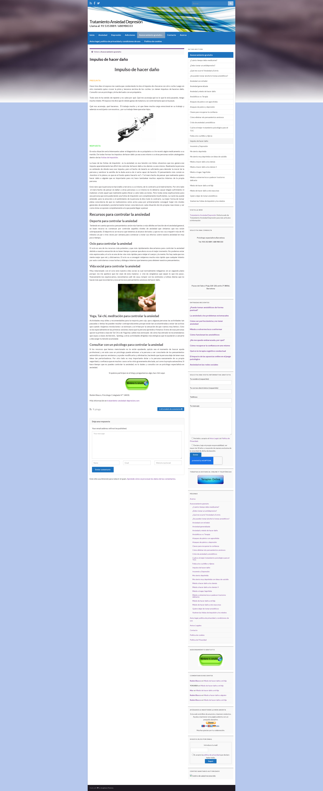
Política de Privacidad (198, 640)
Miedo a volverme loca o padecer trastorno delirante (207, 178)
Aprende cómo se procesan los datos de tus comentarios (151, 479)
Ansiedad (102, 35)
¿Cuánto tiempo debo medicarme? (203, 60)
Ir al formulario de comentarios (170, 409)
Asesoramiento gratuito (150, 35)
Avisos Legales (195, 625)
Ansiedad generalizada (199, 86)
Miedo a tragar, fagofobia (200, 172)
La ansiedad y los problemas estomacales (209, 315)
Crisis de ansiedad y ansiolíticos (202, 122)
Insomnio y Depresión (199, 146)
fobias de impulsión (109, 157)
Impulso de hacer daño (199, 141)
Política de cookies (153, 41)
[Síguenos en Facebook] (94, 3)
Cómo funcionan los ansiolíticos (205, 334)
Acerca (183, 35)
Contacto (171, 35)
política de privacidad (211, 755)
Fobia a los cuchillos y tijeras (201, 136)
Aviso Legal (213, 438)
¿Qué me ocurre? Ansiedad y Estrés (204, 71)
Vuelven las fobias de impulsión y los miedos (207, 201)
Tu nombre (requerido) (199, 379)
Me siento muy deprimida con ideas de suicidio (208, 157)
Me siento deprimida (198, 151)
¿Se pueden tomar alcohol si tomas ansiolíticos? (209, 76)
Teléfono (193, 397)
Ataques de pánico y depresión (202, 107)
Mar (191, 690)
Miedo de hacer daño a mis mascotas (204, 191)
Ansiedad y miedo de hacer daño (203, 91)
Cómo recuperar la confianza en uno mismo (210, 345)
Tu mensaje (194, 406)
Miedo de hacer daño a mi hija (201, 185)
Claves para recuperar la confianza (203, 112)
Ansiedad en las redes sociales (204, 364)
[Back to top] (317, 785)
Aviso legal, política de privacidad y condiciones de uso (115, 41)
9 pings (96, 409)
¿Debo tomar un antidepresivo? (202, 65)
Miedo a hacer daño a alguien (215, 695)
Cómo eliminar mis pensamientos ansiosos (207, 117)
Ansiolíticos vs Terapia (199, 97)
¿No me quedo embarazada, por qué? (207, 340)
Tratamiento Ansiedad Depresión (116, 21)
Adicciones (130, 35)
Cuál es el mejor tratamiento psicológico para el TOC (209, 129)
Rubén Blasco (195, 681)
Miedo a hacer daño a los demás (202, 162)
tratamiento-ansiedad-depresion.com (123, 400)
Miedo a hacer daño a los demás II (203, 167)
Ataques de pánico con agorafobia (204, 102)
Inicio (92, 35)
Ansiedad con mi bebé (198, 81)
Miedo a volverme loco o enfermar (206, 329)
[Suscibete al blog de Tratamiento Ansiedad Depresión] (91, 3)
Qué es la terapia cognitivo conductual (208, 351)
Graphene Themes (107, 788)
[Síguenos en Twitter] (98, 3)
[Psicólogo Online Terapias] (211, 479)
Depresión (116, 35)
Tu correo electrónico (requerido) (204, 388)
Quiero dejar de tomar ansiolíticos (203, 196)
